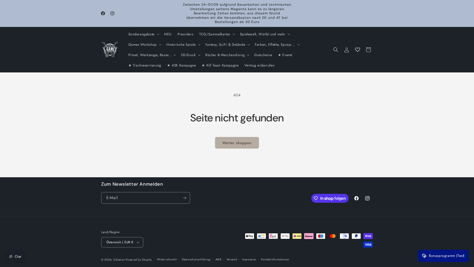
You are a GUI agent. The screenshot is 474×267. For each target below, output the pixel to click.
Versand (232, 259)
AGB (218, 259)
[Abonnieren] (184, 198)
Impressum (249, 259)
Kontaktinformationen (275, 259)
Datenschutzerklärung (196, 259)
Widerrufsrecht (167, 259)
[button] (143, 34)
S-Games (119, 260)
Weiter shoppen (237, 143)
